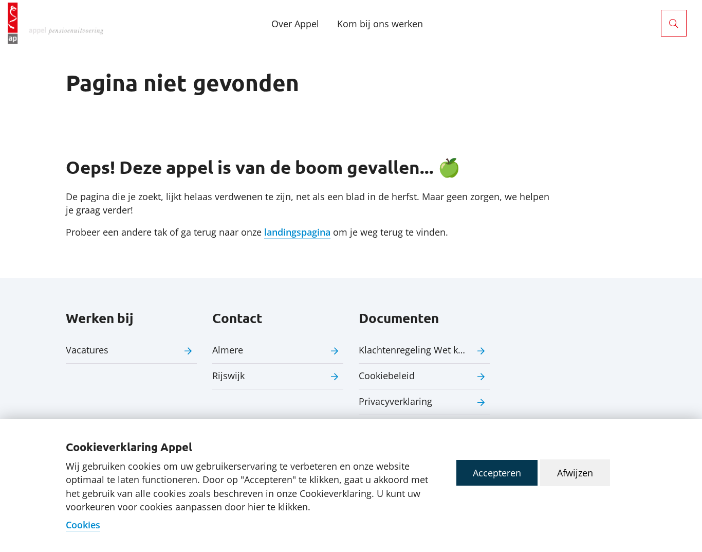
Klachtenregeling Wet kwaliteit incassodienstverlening (424, 350)
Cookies (83, 525)
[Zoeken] (674, 23)
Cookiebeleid (387, 375)
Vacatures (87, 350)
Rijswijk (228, 375)
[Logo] (55, 23)
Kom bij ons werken (380, 23)
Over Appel (295, 23)
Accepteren (497, 473)
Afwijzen (575, 473)
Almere (227, 350)
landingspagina (297, 232)
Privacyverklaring (395, 401)
